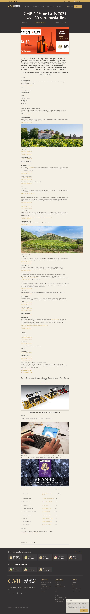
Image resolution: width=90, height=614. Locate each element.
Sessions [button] (35, 6)
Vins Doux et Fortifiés (46, 586)
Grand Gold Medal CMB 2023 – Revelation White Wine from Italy (36, 217)
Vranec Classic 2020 (47, 501)
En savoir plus (78, 551)
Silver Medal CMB (25, 304)
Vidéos (73, 586)
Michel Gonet (31, 167)
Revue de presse (76, 591)
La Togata (23, 277)
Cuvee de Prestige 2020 (48, 498)
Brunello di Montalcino (32, 277)
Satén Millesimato (55, 319)
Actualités (37, 22)
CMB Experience (51, 6)
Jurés (56, 591)
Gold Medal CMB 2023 (26, 115)
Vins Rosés (43, 584)
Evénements (43, 22)
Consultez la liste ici (45, 383)
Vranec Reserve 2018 (47, 521)
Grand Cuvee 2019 (46, 508)
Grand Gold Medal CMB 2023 (28, 193)
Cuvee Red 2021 (46, 511)
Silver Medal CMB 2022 (26, 85)
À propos (57, 582)
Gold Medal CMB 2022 (26, 183)
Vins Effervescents (45, 588)
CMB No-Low (58, 584)
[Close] (87, 600)
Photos (73, 584)
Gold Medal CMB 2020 (26, 270)
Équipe (56, 588)
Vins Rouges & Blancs (46, 582)
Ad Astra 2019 (45, 505)
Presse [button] (42, 6)
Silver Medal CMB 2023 (26, 173)
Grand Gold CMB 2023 (26, 308)
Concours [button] (27, 6)
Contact (59, 6)
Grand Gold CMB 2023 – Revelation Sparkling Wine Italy (34, 325)
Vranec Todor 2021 (46, 515)
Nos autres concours (60, 599)
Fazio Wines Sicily (26, 279)
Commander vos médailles (61, 597)
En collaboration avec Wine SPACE (29, 420)
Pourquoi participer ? (60, 586)
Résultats (70, 6)
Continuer (84, 610)
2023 (30, 304)
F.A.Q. (56, 593)
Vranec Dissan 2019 (46, 524)
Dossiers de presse (76, 588)
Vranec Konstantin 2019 (47, 518)
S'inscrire (78, 6)
